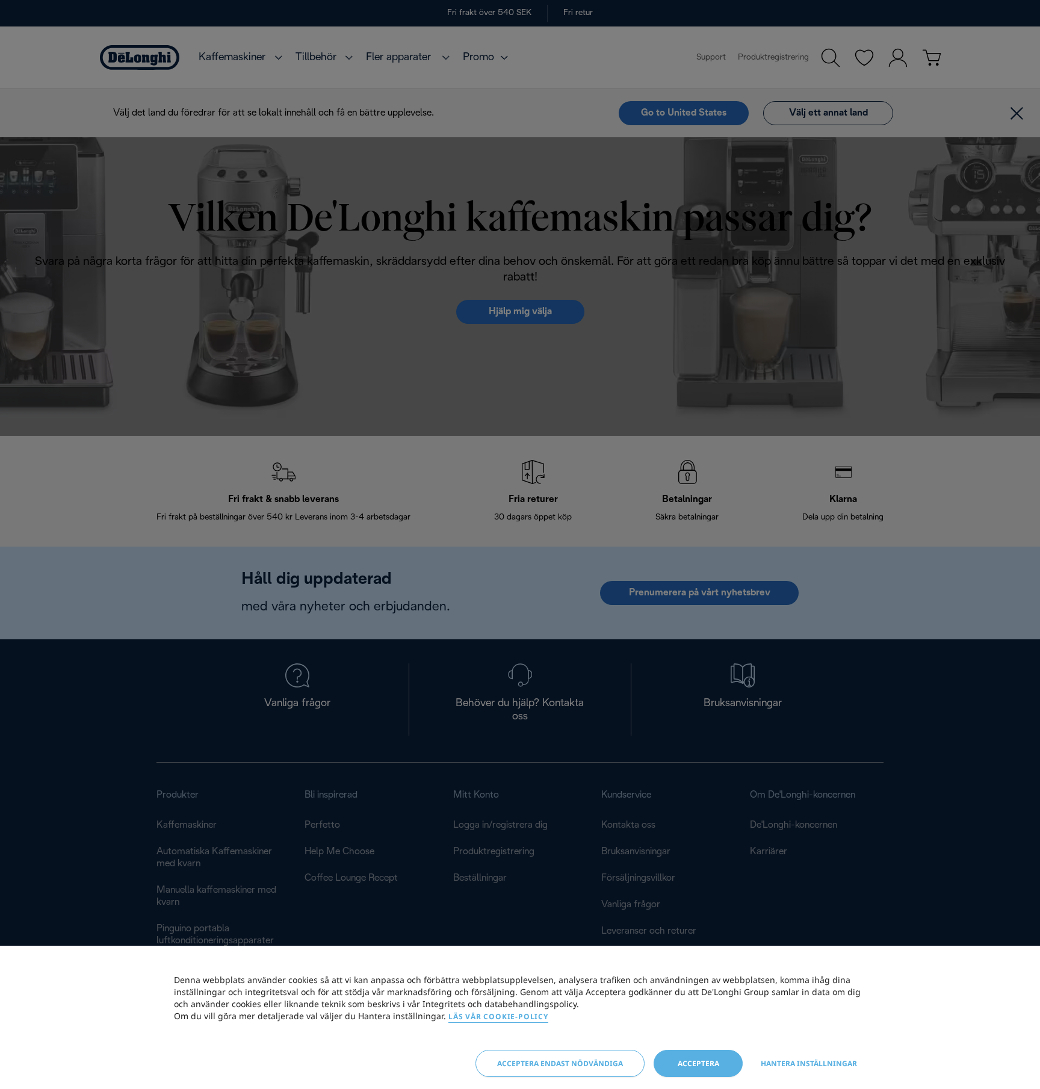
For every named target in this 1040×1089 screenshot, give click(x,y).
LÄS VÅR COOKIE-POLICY (498, 1016)
